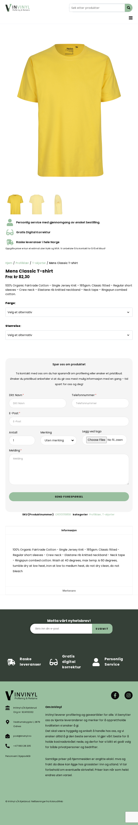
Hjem (8, 263)
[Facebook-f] (115, 695)
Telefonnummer (83, 395)
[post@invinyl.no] (7, 736)
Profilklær (22, 263)
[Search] (128, 8)
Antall (13, 433)
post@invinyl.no (22, 736)
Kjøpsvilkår (25, 756)
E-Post (14, 413)
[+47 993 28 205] (7, 746)
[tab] (69, 530)
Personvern (11, 756)
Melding (15, 450)
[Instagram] (129, 695)
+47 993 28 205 (22, 746)
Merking (46, 433)
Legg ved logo (92, 431)
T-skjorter (39, 263)
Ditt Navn (16, 395)
